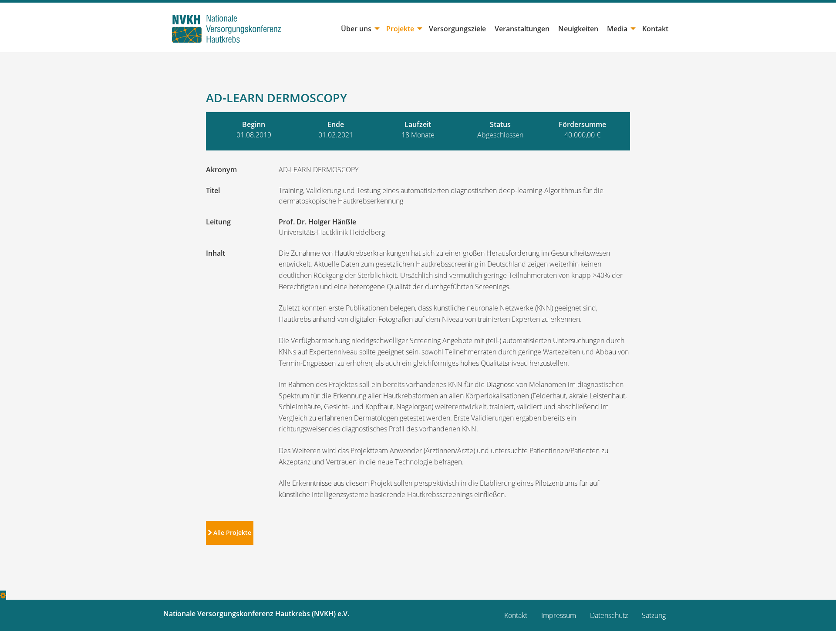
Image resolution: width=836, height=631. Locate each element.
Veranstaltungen (522, 28)
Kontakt (655, 28)
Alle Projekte (231, 532)
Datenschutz (609, 615)
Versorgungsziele (457, 28)
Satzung (654, 615)
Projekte (400, 28)
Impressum (558, 615)
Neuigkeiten (578, 28)
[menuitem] (359, 29)
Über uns (356, 28)
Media (617, 28)
